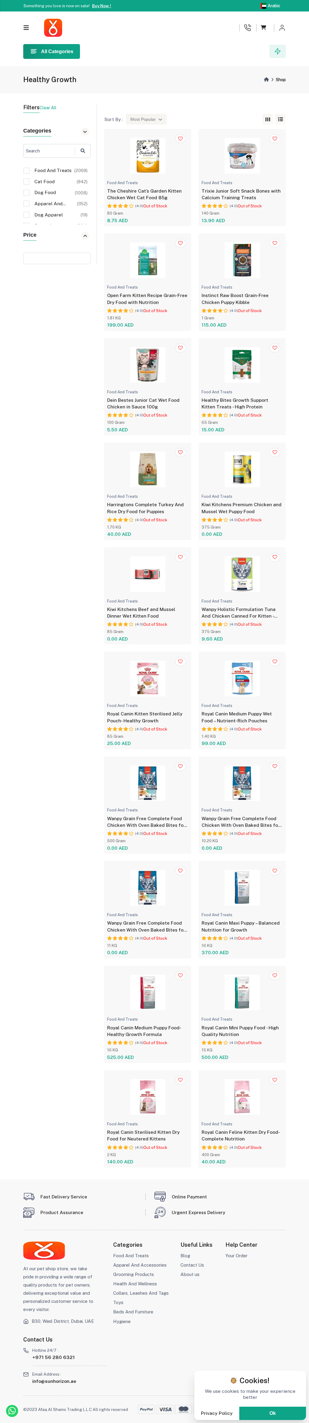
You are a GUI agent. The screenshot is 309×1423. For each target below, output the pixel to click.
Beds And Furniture (133, 1311)
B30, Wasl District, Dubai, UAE (63, 1321)
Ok (272, 1413)
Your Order (236, 1255)
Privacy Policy (217, 1413)
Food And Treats (131, 1255)
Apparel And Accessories (140, 1265)
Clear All (48, 107)
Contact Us (192, 1265)
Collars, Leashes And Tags (141, 1293)
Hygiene (122, 1321)
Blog (185, 1255)
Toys (118, 1302)
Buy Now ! (101, 5)
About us (189, 1274)
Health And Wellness (135, 1283)
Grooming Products (133, 1274)
